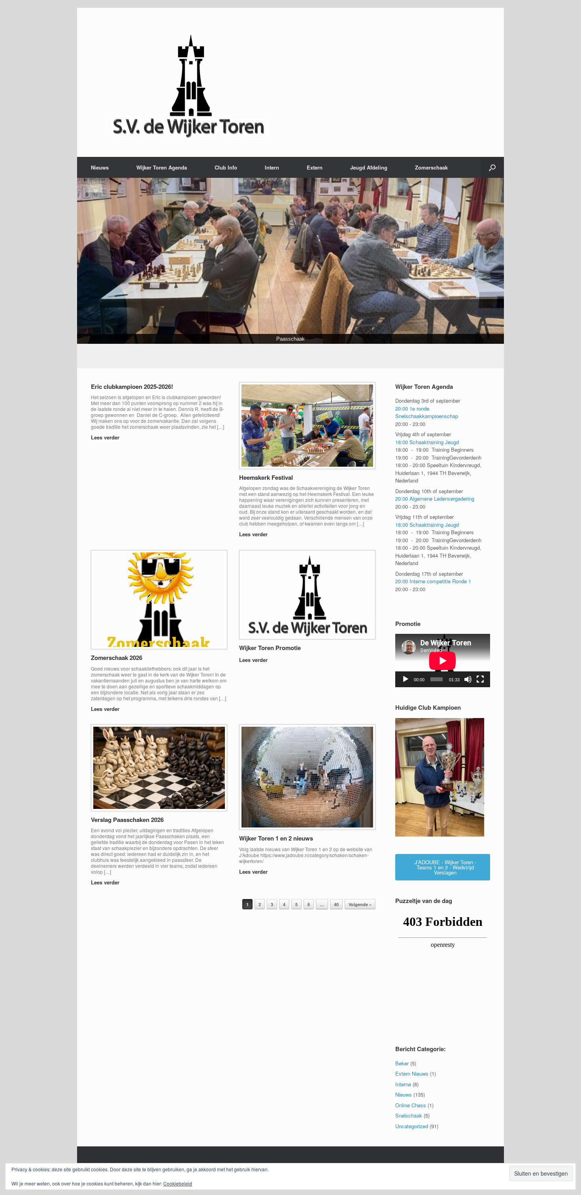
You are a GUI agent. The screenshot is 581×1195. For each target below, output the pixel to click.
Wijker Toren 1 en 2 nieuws (276, 838)
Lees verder (106, 437)
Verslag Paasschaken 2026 (127, 819)
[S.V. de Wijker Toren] (190, 82)
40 (336, 904)
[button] (492, 167)
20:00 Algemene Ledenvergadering (434, 499)
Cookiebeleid (177, 1183)
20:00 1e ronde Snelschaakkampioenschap (426, 412)
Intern (272, 167)
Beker (402, 1063)
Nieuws (100, 167)
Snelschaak (408, 1115)
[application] (442, 661)
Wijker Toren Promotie (270, 647)
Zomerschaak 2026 (116, 657)
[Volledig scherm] (480, 679)
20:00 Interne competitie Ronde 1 (433, 581)
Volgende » (360, 904)
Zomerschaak (431, 167)
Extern (315, 167)
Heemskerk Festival (266, 477)
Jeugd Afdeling (368, 167)
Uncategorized (411, 1126)
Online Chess (410, 1105)
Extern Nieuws (411, 1073)
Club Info (226, 167)
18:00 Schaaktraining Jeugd (427, 442)
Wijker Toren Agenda (161, 167)
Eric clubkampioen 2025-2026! (132, 386)
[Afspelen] (405, 679)
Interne (403, 1084)
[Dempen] (468, 679)
